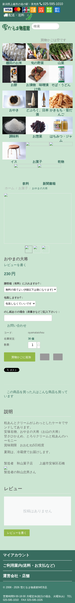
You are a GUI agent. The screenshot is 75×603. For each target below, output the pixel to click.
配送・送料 (16, 15)
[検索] (56, 26)
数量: (7, 344)
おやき (14, 110)
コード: (8, 332)
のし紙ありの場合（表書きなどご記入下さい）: (31, 311)
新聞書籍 (49, 183)
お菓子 (37, 161)
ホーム (9, 188)
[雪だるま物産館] (16, 27)
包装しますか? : (13, 297)
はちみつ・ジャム (61, 138)
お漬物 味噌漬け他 (37, 87)
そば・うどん (61, 85)
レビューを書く (15, 265)
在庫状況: (9, 338)
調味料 (14, 136)
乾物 (61, 161)
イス (14, 161)
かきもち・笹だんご (61, 112)
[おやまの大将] (37, 218)
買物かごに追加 (21, 357)
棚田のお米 (14, 63)
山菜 (61, 63)
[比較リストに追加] (58, 357)
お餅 (14, 85)
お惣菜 (37, 136)
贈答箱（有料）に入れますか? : (22, 283)
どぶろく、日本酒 (37, 112)
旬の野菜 (37, 63)
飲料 (26, 183)
